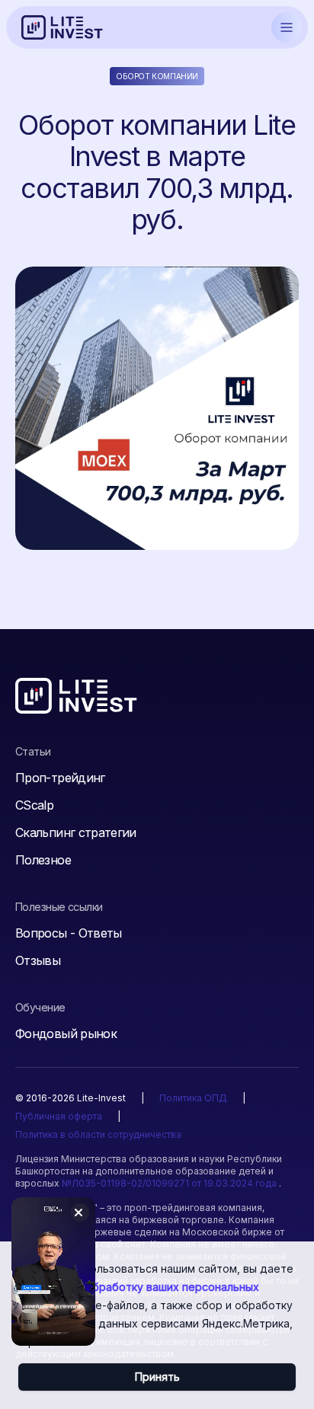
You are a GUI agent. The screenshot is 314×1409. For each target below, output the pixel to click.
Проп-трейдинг (60, 777)
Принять (157, 1376)
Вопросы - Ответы (68, 933)
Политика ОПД (193, 1098)
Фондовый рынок (66, 1033)
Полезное (43, 859)
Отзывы (37, 960)
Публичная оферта (58, 1116)
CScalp (34, 805)
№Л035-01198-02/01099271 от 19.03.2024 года (170, 1183)
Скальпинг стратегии (75, 832)
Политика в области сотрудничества (98, 1134)
